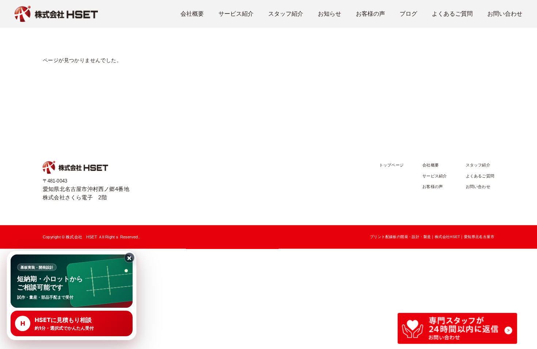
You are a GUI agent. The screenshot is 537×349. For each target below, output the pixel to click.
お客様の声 (370, 14)
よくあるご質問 (452, 14)
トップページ (391, 165)
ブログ (408, 14)
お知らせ (329, 14)
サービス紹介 (236, 14)
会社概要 (192, 14)
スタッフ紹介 (285, 14)
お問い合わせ (504, 14)
